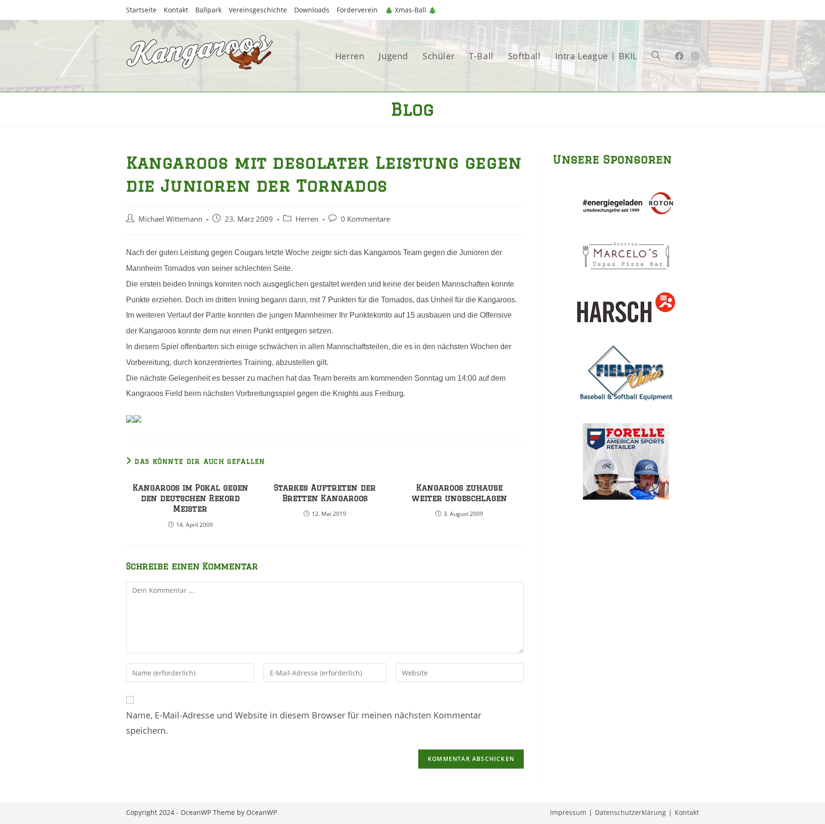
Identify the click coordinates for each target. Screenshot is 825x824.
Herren (307, 219)
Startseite (141, 9)
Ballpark (208, 9)
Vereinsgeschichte (258, 9)
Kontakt (176, 9)
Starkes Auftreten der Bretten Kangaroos (325, 493)
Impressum (568, 812)
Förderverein (357, 9)
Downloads (311, 9)
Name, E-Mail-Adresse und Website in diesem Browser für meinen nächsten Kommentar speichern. (303, 722)
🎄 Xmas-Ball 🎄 (410, 9)
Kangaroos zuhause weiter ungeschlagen (459, 493)
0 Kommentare (365, 219)
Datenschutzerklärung (630, 812)
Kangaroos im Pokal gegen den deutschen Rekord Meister (190, 498)
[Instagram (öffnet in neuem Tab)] (695, 56)
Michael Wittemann (170, 219)
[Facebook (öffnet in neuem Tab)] (679, 56)
